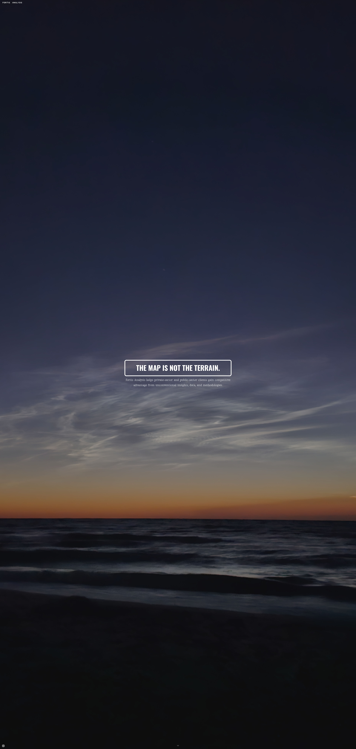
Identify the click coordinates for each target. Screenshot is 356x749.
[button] (178, 745)
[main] (178, 368)
